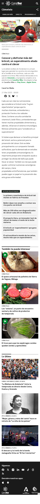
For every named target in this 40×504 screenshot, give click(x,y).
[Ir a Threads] (33, 469)
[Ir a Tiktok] (28, 469)
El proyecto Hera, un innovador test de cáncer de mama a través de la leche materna (20, 220)
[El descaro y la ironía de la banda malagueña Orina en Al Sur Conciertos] (20, 435)
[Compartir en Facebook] (5, 96)
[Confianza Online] (34, 490)
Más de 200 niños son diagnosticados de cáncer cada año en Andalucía (19, 211)
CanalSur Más (7, 14)
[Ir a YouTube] (23, 469)
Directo (19, 14)
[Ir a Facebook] (3, 469)
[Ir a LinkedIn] (18, 469)
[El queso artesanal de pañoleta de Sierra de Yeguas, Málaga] (20, 261)
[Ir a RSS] (3, 473)
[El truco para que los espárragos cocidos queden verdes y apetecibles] (20, 328)
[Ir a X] (8, 469)
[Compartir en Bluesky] (13, 96)
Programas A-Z (30, 14)
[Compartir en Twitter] (9, 96)
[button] (20, 31)
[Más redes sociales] (37, 9)
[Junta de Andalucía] (26, 490)
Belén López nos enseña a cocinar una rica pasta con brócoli (19, 204)
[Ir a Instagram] (13, 469)
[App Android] (8, 482)
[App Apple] (3, 482)
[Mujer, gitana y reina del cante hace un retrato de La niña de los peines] (20, 403)
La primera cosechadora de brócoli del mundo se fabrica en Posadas (19, 196)
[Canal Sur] (14, 3)
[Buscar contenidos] (37, 3)
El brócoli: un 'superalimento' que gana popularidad (19, 229)
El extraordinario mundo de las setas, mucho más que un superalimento (19, 236)
